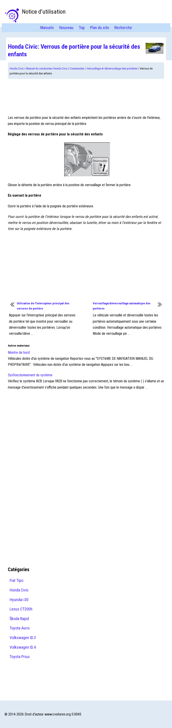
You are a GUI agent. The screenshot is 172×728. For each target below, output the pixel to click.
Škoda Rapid (19, 618)
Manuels (47, 27)
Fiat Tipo (16, 580)
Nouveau (66, 27)
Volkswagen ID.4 (23, 647)
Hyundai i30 (19, 599)
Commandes (77, 68)
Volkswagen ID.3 (23, 637)
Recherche (123, 27)
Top (82, 27)
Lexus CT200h (21, 609)
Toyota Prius (20, 656)
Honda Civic (17, 68)
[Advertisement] (86, 96)
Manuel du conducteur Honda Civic (46, 68)
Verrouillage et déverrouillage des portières (112, 68)
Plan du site (99, 27)
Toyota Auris (20, 628)
